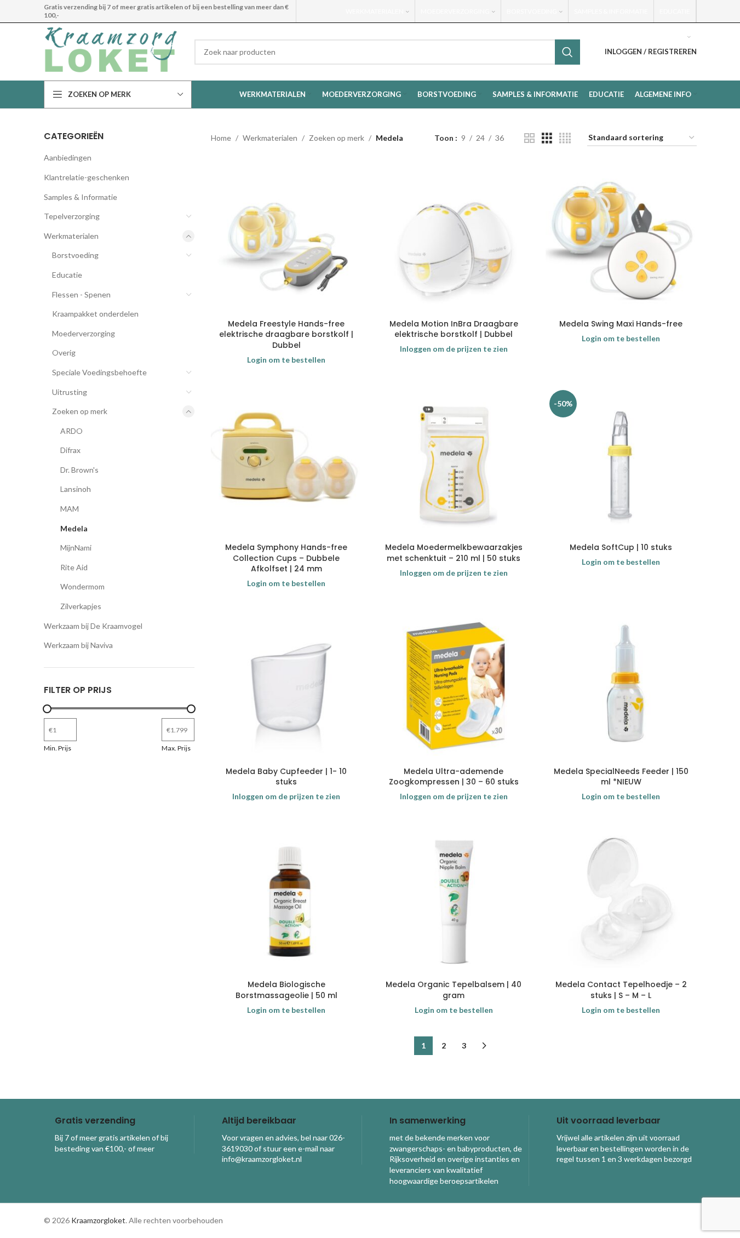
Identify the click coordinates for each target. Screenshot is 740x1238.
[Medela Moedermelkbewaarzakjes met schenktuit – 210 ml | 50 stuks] (454, 461)
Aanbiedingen (67, 157)
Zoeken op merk (79, 411)
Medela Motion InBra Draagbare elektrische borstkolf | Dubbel (453, 329)
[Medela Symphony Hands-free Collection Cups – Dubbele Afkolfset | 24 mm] (286, 461)
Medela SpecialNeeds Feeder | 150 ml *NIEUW (621, 777)
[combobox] (387, 52)
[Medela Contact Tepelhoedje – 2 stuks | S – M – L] (621, 899)
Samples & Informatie (80, 197)
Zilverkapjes (80, 606)
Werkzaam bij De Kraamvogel (93, 626)
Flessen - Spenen (81, 294)
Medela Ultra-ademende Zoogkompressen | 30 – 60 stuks (454, 777)
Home (221, 137)
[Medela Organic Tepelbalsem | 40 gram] (454, 899)
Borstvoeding (75, 255)
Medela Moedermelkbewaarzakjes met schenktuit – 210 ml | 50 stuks (454, 553)
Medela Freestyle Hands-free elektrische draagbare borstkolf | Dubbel (286, 334)
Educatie (67, 274)
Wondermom (82, 586)
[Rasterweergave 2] (529, 138)
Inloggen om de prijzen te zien (454, 348)
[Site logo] (111, 50)
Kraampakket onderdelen (95, 313)
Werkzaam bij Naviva (78, 645)
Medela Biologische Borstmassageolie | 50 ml (286, 990)
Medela (74, 528)
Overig (64, 352)
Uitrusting (69, 392)
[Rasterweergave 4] (565, 138)
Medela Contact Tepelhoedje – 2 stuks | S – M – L (621, 990)
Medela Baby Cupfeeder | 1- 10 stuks (286, 777)
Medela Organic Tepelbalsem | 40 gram (453, 990)
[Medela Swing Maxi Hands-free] (621, 238)
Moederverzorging (83, 333)
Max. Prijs (176, 748)
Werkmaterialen (71, 235)
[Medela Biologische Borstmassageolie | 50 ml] (286, 899)
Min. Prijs (57, 748)
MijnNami (75, 547)
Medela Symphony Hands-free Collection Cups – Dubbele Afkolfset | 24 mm (286, 558)
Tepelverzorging (72, 216)
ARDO (71, 430)
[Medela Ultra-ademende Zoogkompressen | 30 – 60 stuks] (454, 685)
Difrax (70, 450)
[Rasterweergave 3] (547, 138)
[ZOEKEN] (567, 52)
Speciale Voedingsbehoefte (99, 372)
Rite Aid (74, 567)
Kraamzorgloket (98, 1220)
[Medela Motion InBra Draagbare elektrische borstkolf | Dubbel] (454, 238)
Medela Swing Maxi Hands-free (620, 323)
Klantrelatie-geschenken (86, 177)
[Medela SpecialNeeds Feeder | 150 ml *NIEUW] (621, 685)
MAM (69, 508)
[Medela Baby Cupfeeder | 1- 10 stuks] (286, 685)
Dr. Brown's (79, 469)
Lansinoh (75, 489)
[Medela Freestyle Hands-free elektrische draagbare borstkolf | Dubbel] (286, 238)
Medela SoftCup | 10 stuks (621, 547)
